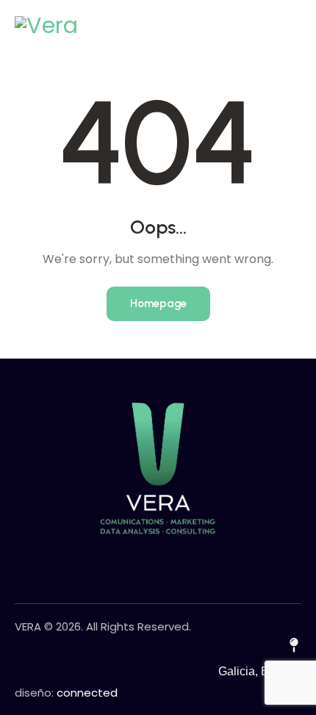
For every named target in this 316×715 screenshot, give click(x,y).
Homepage (158, 303)
